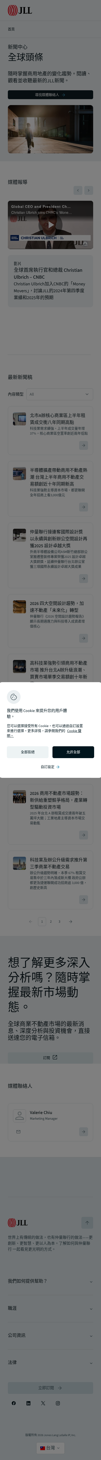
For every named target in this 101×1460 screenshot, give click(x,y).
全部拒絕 (28, 752)
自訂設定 (50, 767)
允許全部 (73, 752)
